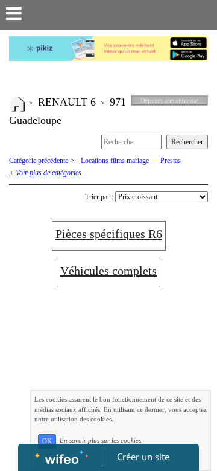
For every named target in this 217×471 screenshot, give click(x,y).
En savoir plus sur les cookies (100, 440)
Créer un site (143, 456)
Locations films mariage (115, 160)
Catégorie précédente (38, 160)
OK (47, 441)
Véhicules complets (108, 270)
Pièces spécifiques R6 (108, 233)
